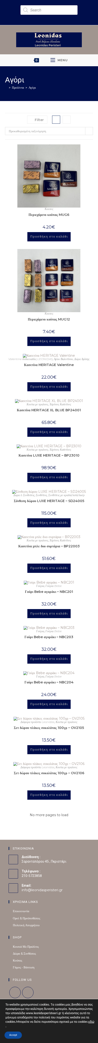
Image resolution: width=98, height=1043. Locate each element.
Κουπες (49, 209)
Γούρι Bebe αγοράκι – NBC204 (49, 682)
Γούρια (40, 586)
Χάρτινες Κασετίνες (60, 404)
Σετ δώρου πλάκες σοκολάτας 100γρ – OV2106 (49, 773)
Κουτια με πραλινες (37, 404)
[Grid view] (56, 120)
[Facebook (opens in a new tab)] (45, 17)
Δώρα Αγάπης (81, 359)
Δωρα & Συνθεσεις (23, 495)
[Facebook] (15, 992)
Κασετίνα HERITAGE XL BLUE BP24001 (49, 410)
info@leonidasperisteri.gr (42, 890)
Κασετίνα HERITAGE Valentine (49, 365)
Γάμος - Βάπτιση (23, 967)
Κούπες (17, 960)
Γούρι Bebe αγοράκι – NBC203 (48, 637)
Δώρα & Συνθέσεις (24, 953)
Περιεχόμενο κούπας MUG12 (49, 319)
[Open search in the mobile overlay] (49, 10)
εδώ (91, 1022)
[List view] (67, 120)
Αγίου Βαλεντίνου (63, 359)
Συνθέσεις (41, 495)
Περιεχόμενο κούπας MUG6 (49, 215)
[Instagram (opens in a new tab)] (51, 17)
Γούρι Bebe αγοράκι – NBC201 (49, 592)
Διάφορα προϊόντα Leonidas (37, 722)
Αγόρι (32, 87)
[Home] (6, 87)
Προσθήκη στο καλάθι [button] (49, 236)
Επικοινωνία (21, 911)
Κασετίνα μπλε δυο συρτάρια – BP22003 (49, 546)
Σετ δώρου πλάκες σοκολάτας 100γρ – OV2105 (49, 728)
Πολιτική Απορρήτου (26, 925)
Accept (13, 1035)
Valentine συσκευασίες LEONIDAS (30, 359)
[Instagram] (28, 992)
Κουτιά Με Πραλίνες (26, 946)
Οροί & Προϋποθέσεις (26, 918)
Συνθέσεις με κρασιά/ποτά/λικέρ (66, 495)
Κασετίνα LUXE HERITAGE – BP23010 (49, 455)
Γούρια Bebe (53, 586)
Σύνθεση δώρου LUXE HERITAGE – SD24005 (49, 501)
